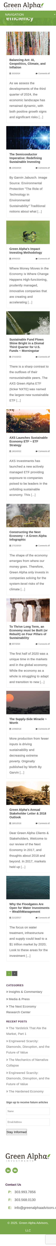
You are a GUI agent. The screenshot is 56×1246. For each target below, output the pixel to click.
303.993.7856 (25, 1192)
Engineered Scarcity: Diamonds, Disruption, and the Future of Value (28, 1046)
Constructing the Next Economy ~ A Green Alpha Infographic (28, 535)
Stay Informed (17, 1132)
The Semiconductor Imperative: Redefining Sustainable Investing (25, 158)
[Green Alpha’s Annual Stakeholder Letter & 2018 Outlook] (29, 793)
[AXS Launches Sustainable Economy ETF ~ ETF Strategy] (29, 420)
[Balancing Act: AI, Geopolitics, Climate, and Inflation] (29, 43)
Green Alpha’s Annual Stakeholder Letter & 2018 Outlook (27, 813)
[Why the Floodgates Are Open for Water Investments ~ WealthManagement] (29, 887)
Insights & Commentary (25, 991)
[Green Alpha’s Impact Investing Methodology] (29, 232)
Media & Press (19, 999)
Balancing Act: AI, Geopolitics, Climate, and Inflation (27, 63)
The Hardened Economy (26, 1091)
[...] (41, 117)
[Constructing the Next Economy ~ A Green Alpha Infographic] (29, 515)
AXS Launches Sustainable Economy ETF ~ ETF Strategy (28, 441)
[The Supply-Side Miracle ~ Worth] (29, 702)
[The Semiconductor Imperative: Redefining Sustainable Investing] (29, 137)
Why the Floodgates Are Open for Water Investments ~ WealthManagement (29, 907)
